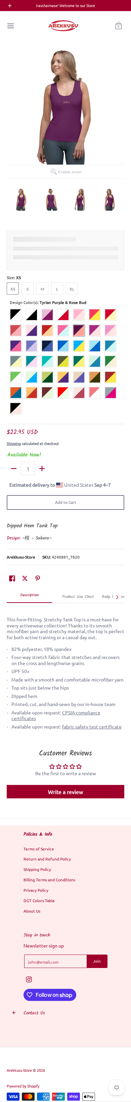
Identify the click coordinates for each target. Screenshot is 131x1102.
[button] (118, 25)
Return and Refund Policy (47, 859)
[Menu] (10, 25)
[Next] (117, 597)
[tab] (29, 597)
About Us (32, 911)
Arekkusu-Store (21, 557)
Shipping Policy (37, 869)
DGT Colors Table (39, 900)
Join (97, 961)
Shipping (14, 443)
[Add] (42, 468)
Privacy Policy (36, 890)
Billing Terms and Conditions (49, 879)
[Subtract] (14, 468)
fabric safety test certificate (92, 726)
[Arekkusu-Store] (63, 25)
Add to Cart (65, 502)
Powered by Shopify (23, 1086)
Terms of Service (39, 848)
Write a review (65, 791)
